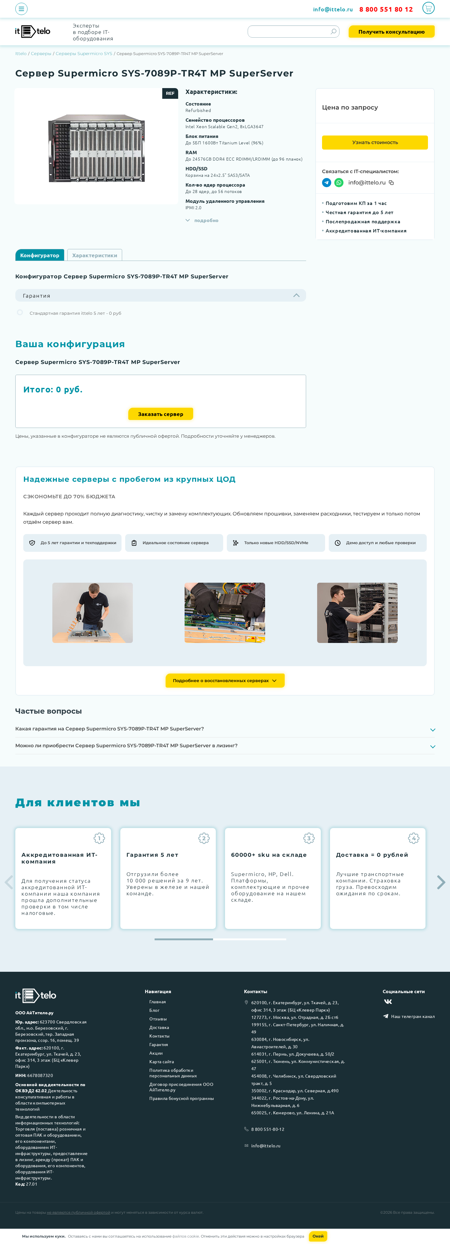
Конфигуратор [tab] (39, 254)
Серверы (41, 53)
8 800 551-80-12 (267, 1129)
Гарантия (158, 1044)
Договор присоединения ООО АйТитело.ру (181, 1086)
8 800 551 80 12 (386, 9)
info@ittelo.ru (333, 9)
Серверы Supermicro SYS (84, 53)
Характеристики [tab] (94, 254)
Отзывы (158, 1018)
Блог (154, 1010)
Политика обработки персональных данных (173, 1072)
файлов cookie (185, 1236)
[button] (441, 882)
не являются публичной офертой (78, 1212)
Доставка (159, 1027)
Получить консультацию (391, 31)
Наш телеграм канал (413, 1016)
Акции (156, 1053)
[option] (96, 146)
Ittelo (21, 53)
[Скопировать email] (391, 182)
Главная (157, 1001)
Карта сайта (161, 1061)
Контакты (159, 1035)
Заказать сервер (160, 413)
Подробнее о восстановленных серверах (221, 680)
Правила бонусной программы (181, 1098)
